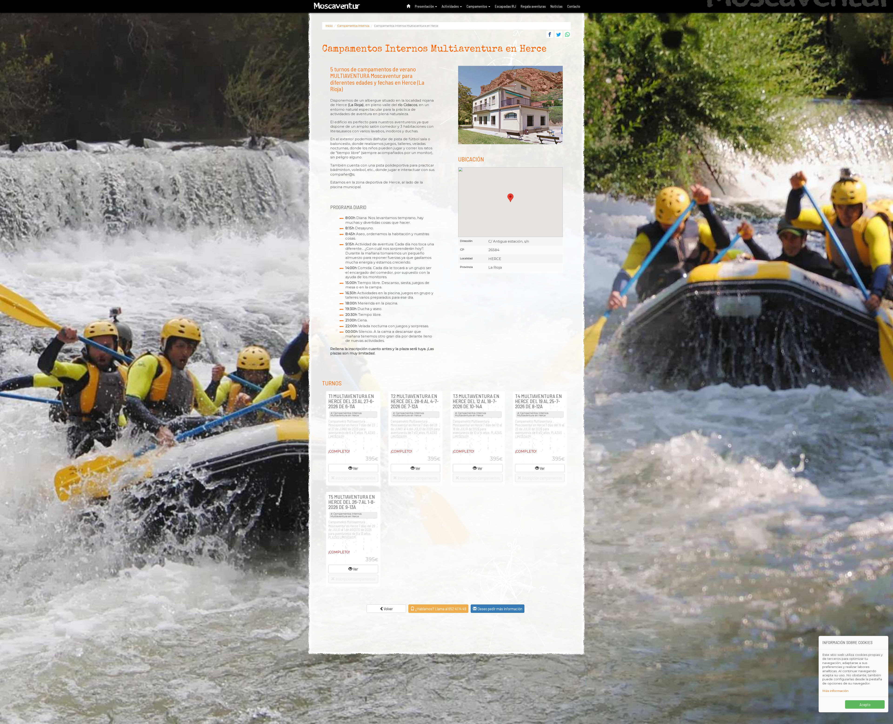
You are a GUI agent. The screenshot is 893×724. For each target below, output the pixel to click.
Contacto (573, 6)
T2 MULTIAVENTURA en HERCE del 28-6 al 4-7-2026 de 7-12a (415, 401)
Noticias (556, 6)
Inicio (329, 25)
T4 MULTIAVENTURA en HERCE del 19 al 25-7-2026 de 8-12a (538, 401)
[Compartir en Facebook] (549, 35)
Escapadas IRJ (505, 6)
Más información (835, 691)
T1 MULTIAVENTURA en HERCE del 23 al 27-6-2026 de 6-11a (351, 401)
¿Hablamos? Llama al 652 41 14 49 (440, 608)
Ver (355, 468)
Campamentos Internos (353, 25)
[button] (510, 198)
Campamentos (477, 6)
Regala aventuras (533, 6)
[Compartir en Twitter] (558, 35)
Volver (388, 608)
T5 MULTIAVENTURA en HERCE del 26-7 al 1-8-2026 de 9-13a (351, 502)
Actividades (451, 6)
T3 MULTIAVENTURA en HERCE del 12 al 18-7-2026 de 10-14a (476, 401)
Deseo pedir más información (499, 608)
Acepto (865, 704)
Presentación (425, 6)
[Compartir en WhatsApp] (567, 35)
